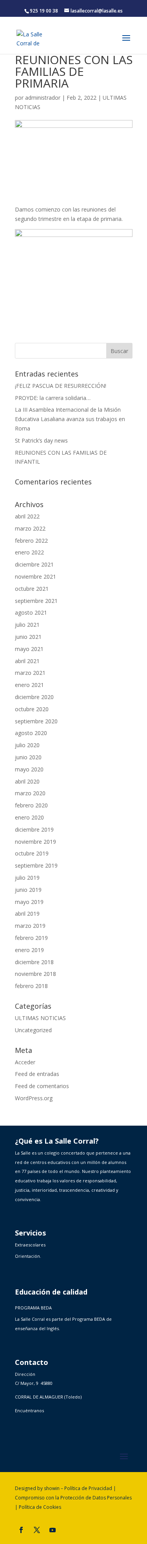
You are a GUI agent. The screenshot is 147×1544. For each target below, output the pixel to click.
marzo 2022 (30, 528)
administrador (42, 97)
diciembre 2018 (34, 962)
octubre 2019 (32, 853)
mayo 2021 (29, 649)
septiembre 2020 (36, 721)
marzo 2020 (30, 793)
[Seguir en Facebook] (21, 1530)
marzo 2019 (30, 925)
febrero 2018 (31, 986)
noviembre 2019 (35, 841)
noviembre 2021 (35, 576)
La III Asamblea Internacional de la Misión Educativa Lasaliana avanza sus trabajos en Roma (70, 419)
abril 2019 (27, 913)
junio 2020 (28, 757)
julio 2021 (27, 624)
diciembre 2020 (34, 697)
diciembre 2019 (34, 829)
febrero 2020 (31, 805)
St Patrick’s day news (41, 440)
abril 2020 (27, 781)
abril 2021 (27, 661)
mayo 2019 (29, 902)
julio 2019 (27, 877)
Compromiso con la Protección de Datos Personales (73, 1497)
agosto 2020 (31, 733)
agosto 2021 (31, 612)
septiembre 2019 (36, 865)
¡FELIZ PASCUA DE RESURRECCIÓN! (60, 385)
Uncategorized (33, 1030)
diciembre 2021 (34, 564)
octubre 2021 (32, 588)
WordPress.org (34, 1098)
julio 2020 (27, 745)
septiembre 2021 (36, 600)
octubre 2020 (32, 709)
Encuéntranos (29, 1410)
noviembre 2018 (35, 973)
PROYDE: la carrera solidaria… (53, 398)
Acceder (25, 1062)
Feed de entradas (37, 1074)
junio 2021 (28, 636)
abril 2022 (27, 516)
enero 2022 (29, 552)
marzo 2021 (30, 672)
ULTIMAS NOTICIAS (40, 1018)
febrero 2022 (31, 540)
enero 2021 (29, 685)
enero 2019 (29, 950)
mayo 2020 (29, 769)
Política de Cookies (40, 1507)
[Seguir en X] (37, 1530)
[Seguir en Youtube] (52, 1530)
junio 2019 (28, 889)
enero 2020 (29, 817)
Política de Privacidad (88, 1488)
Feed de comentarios (42, 1086)
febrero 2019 (31, 937)
